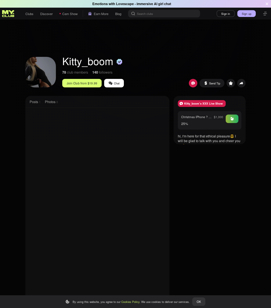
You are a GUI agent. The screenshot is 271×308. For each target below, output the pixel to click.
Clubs (29, 13)
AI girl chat (162, 3)
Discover (46, 13)
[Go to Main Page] (8, 13)
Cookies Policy (130, 302)
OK (199, 302)
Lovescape (125, 3)
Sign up (246, 14)
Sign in (225, 14)
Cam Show (70, 13)
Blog (118, 13)
